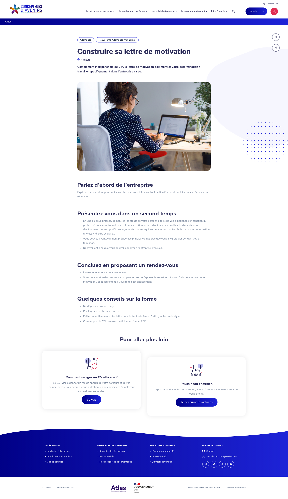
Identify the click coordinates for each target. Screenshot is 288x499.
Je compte (158, 456)
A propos (46, 488)
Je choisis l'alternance (162, 11)
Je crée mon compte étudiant (221, 456)
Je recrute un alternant (193, 11)
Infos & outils (218, 11)
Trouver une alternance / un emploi (117, 39)
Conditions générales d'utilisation (204, 488)
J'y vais (91, 399)
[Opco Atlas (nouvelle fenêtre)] (118, 487)
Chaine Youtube (55, 461)
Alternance (85, 39)
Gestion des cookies (236, 488)
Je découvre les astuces (196, 402)
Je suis (253, 11)
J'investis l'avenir (161, 461)
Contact (210, 451)
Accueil (8, 21)
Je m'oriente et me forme (131, 11)
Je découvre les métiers (59, 456)
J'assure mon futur (161, 451)
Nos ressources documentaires (116, 461)
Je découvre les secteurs (99, 11)
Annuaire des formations (112, 451)
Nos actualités (107, 456)
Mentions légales (65, 488)
